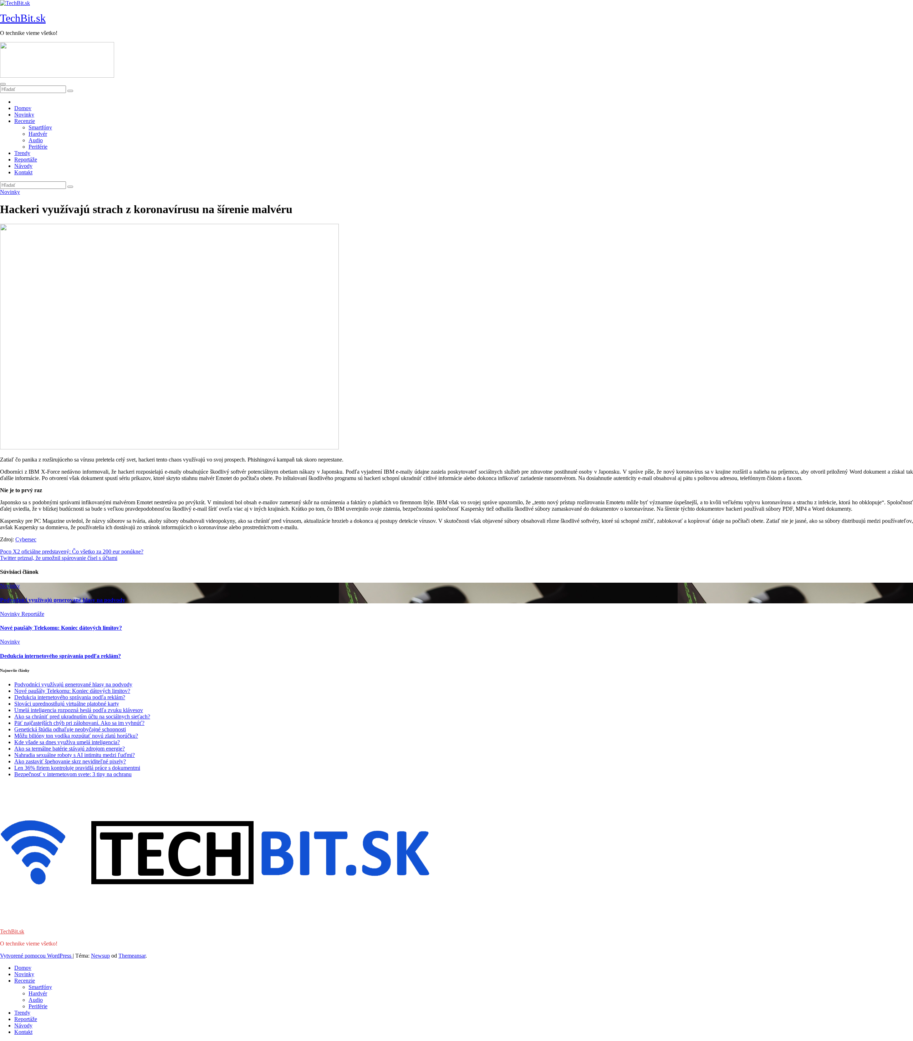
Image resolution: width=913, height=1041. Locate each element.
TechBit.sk (23, 18)
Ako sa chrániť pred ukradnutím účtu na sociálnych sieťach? (82, 716)
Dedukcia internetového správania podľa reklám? (60, 656)
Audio (36, 140)
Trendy (22, 153)
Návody (23, 166)
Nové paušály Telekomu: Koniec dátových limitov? (61, 628)
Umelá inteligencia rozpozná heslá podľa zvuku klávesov (78, 710)
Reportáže (25, 159)
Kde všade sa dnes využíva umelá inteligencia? (67, 742)
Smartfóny (40, 127)
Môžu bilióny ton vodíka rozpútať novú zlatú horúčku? (76, 736)
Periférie (38, 147)
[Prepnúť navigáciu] (3, 84)
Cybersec (25, 539)
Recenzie (24, 121)
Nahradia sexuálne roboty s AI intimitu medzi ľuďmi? (74, 755)
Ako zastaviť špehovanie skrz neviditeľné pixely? (70, 761)
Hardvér (38, 134)
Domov (22, 108)
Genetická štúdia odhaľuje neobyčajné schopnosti (70, 729)
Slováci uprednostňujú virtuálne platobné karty (66, 704)
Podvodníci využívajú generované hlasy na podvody (62, 600)
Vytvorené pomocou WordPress (36, 956)
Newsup (100, 956)
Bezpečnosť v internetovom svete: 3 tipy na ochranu (73, 774)
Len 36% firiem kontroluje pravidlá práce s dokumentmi (77, 768)
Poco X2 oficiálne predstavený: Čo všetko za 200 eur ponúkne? (71, 551)
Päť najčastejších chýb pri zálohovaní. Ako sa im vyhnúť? (79, 723)
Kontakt (23, 172)
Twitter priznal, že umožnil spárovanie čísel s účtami (58, 558)
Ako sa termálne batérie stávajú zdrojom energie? (69, 749)
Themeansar (132, 956)
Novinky (24, 115)
